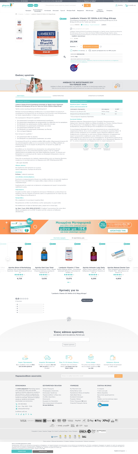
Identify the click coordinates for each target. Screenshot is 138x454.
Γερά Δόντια (96, 60)
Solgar (49, 431)
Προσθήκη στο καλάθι (91, 46)
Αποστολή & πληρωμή (96, 95)
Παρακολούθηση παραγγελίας (120, 1)
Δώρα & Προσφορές (100, 10)
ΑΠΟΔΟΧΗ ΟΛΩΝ (22, 451)
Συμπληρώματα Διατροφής (37, 10)
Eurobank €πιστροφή (76, 397)
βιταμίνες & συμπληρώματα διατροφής (27, 395)
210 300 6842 (22, 404)
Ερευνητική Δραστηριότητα (105, 395)
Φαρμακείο (80, 10)
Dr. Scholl (55, 431)
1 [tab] (68, 282)
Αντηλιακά (47, 10)
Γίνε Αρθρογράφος (103, 401)
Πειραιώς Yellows (75, 399)
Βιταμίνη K (80, 60)
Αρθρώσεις (84, 62)
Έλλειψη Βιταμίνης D (76, 62)
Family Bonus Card (76, 390)
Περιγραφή (20, 95)
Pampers (75, 431)
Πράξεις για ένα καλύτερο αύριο (107, 399)
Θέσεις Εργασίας (102, 392)
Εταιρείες (110, 10)
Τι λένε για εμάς (102, 390)
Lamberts (103, 24)
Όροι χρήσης (47, 441)
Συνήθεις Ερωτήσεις (49, 397)
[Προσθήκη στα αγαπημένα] (100, 47)
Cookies (66, 441)
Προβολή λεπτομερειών (119, 450)
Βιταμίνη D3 (74, 60)
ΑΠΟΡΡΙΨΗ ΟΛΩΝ (43, 451)
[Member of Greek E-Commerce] (83, 431)
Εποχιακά (56, 10)
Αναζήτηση (118, 376)
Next (130, 258)
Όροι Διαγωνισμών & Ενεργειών (52, 403)
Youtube (24, 414)
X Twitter (28, 414)
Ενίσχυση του (86, 1)
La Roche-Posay (63, 431)
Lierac (40, 431)
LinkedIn (31, 414)
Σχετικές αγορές (59, 238)
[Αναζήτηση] (87, 5)
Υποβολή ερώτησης (69, 344)
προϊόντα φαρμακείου (32, 394)
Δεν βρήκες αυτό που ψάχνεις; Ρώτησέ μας (69, 335)
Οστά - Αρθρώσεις (88, 60)
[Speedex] (66, 425)
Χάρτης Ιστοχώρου (89, 441)
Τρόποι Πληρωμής (48, 388)
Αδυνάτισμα (89, 10)
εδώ (44, 448)
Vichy (70, 431)
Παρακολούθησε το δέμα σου (52, 395)
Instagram (19, 414)
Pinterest (26, 414)
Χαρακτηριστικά (58, 95)
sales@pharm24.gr (23, 408)
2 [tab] (70, 282)
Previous (7, 258)
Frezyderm (34, 431)
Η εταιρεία (100, 388)
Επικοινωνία (46, 399)
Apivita (45, 431)
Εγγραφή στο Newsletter (50, 401)
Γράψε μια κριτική (87, 300)
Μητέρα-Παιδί (71, 10)
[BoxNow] (72, 425)
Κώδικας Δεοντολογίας (76, 441)
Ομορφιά (28, 10)
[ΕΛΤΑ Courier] (52, 425)
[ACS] (86, 425)
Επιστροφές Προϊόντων (50, 392)
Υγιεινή (62, 10)
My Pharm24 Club (75, 388)
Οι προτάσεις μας (78, 238)
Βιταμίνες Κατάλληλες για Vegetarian (109, 60)
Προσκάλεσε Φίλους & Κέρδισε (79, 392)
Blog (98, 397)
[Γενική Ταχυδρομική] (58, 425)
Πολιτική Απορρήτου (57, 441)
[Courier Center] (79, 425)
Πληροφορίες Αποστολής (51, 390)
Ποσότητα (72, 46)
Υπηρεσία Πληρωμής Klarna (78, 403)
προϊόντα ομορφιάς (21, 397)
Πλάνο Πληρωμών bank (78, 401)
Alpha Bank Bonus (75, 395)
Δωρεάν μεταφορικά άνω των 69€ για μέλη (104, 50)
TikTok (21, 414)
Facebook (16, 414)
